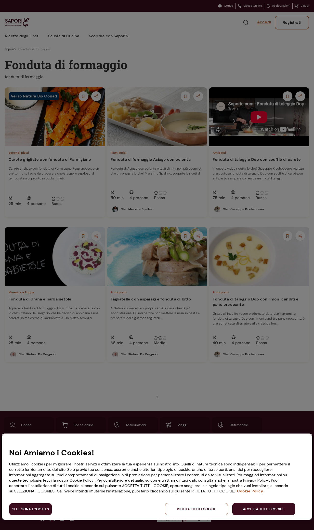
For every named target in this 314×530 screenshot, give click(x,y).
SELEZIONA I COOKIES (30, 509)
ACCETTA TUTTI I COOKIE (263, 509)
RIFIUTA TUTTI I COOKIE (196, 509)
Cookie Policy (250, 491)
